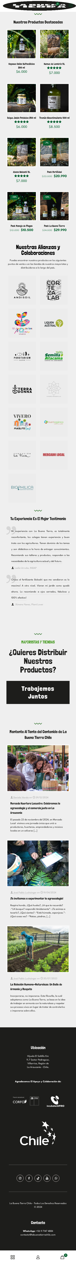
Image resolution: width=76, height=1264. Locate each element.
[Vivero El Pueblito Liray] (22, 422)
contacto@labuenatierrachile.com (38, 1235)
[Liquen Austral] (54, 323)
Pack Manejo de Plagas (22, 225)
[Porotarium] (22, 356)
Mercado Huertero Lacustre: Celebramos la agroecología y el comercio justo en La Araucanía (35, 808)
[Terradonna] (22, 389)
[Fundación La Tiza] (22, 455)
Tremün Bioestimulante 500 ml (54, 117)
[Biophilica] (22, 488)
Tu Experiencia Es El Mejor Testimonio (38, 518)
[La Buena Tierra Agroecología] (39, 6)
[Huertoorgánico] (54, 422)
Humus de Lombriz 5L (54, 63)
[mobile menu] (70, 6)
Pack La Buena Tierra (54, 225)
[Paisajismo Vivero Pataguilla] (54, 389)
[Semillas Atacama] (54, 356)
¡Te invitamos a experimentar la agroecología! (36, 898)
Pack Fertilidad (54, 172)
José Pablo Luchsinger (24, 893)
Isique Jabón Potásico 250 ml (21, 117)
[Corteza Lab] (54, 290)
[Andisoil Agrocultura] (22, 290)
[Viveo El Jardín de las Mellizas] (22, 323)
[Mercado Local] (54, 455)
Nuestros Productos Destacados (38, 22)
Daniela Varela (21, 797)
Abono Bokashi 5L (21, 172)
